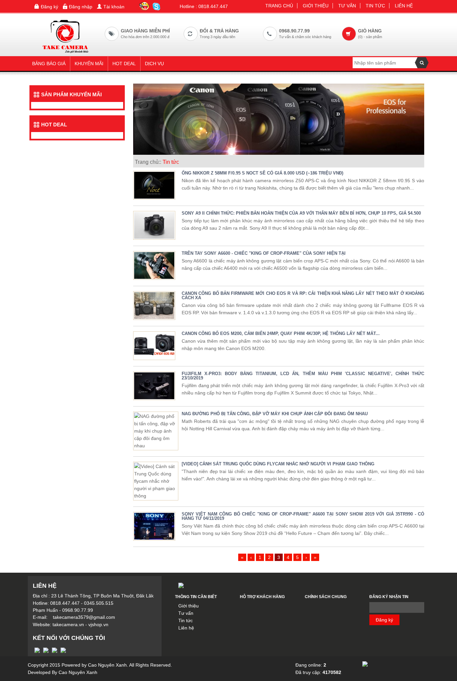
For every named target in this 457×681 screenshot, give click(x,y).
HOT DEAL (124, 63)
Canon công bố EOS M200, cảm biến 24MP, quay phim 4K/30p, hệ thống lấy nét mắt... (281, 333)
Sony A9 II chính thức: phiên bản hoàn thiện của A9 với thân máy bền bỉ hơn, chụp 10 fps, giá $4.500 (301, 213)
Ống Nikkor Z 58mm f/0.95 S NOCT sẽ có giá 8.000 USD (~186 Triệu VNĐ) (262, 173)
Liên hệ (404, 5)
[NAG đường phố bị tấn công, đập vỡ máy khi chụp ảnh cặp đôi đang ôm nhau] (155, 430)
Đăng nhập (80, 6)
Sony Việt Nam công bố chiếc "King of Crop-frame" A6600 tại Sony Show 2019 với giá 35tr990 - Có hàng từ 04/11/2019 (303, 516)
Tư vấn (347, 5)
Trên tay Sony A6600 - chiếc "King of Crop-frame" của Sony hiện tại (264, 253)
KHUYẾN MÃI (89, 63)
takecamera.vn (68, 624)
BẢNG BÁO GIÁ (49, 63)
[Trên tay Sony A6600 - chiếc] (154, 265)
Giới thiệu (316, 5)
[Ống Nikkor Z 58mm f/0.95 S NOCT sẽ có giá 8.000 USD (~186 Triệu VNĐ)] (154, 185)
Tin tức (375, 5)
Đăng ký (49, 6)
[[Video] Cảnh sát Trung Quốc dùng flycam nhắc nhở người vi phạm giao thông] (155, 480)
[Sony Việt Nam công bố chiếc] (154, 526)
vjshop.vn (98, 624)
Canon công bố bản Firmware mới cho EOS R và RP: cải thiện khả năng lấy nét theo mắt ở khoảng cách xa (303, 295)
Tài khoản (113, 6)
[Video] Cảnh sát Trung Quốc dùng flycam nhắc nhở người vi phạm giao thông (278, 463)
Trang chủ (279, 5)
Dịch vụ (154, 63)
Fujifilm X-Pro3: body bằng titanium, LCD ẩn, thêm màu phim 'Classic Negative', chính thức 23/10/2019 (303, 375)
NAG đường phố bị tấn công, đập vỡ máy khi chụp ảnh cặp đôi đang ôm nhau (275, 413)
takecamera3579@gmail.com (84, 617)
